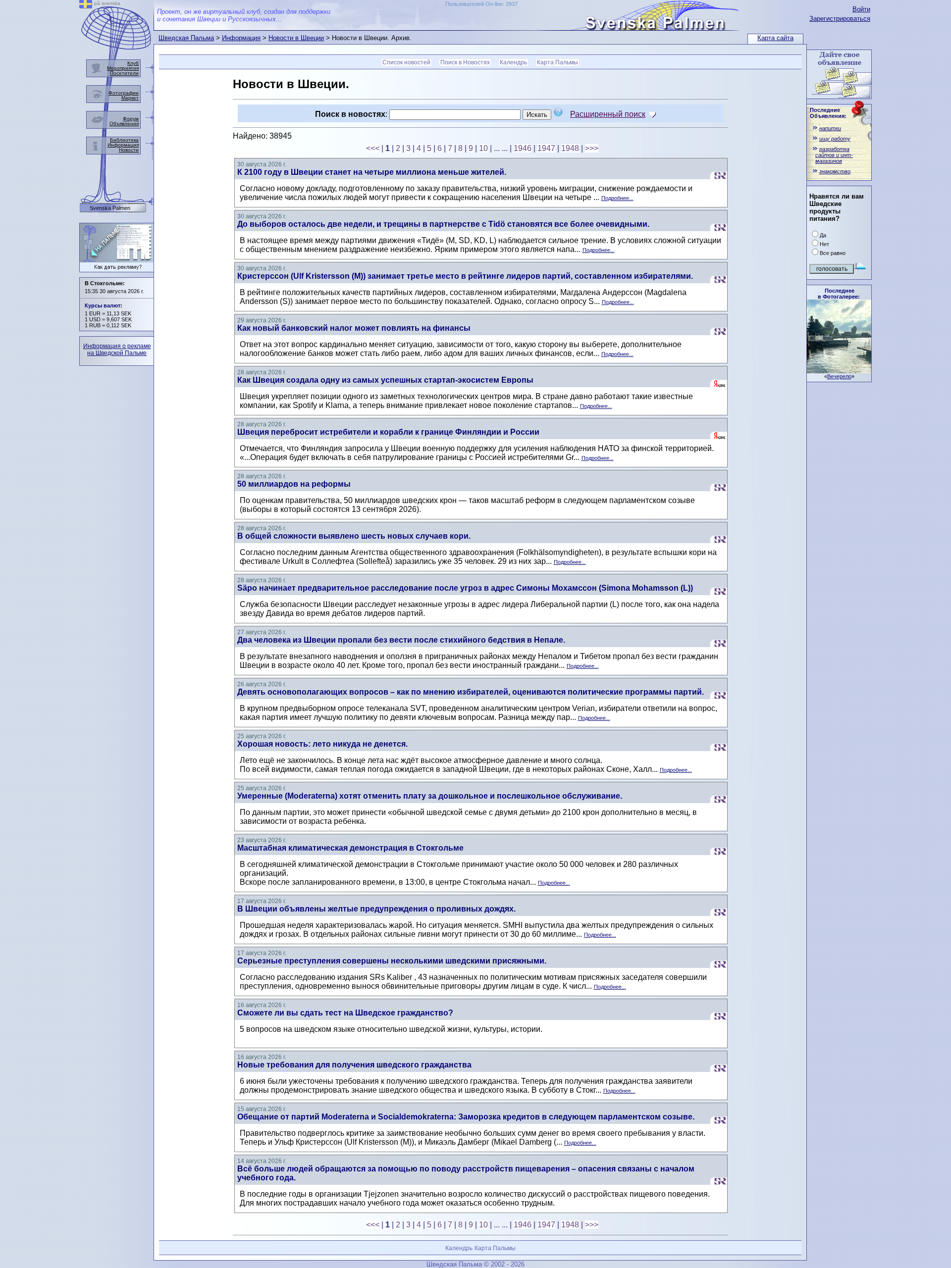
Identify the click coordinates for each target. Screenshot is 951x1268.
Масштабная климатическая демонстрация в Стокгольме (350, 848)
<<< (372, 148)
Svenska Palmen (110, 208)
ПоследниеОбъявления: (828, 113)
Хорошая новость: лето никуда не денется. (322, 744)
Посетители (124, 73)
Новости (129, 149)
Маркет (130, 98)
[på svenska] (85, 5)
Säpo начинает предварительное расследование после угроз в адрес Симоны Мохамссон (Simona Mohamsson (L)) (465, 588)
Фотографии (123, 93)
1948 (570, 148)
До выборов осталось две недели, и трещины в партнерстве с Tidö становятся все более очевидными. (443, 224)
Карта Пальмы (557, 62)
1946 (522, 148)
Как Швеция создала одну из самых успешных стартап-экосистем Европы (385, 380)
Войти (861, 9)
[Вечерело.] (839, 370)
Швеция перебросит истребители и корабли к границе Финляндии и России (388, 432)
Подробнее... (617, 198)
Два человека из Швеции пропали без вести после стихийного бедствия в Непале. (401, 640)
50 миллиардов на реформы (294, 484)
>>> (591, 148)
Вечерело (839, 376)
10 (483, 148)
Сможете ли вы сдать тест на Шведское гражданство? (345, 1013)
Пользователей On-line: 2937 (481, 4)
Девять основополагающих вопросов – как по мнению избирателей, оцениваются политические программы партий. (470, 692)
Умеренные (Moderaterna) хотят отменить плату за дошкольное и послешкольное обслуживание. (429, 796)
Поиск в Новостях (465, 62)
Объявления (124, 123)
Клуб (133, 63)
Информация (241, 38)
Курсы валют (102, 305)
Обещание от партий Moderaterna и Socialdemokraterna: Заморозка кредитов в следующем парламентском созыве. (465, 1117)
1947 (546, 148)
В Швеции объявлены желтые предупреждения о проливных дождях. (376, 909)
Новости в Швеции (296, 38)
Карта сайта (775, 38)
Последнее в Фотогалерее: (839, 294)
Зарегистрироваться (839, 18)
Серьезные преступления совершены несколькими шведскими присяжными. (391, 961)
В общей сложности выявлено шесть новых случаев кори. (354, 536)
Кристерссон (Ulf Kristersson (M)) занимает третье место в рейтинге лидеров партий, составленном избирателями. (465, 276)
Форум (131, 118)
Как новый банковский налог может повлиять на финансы (354, 328)
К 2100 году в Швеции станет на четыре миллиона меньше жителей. (371, 172)
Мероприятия (123, 68)
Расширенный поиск (607, 114)
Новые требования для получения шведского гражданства (354, 1065)
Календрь (513, 62)
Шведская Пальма (186, 38)
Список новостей (406, 62)
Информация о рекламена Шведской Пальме (117, 349)
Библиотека (124, 140)
